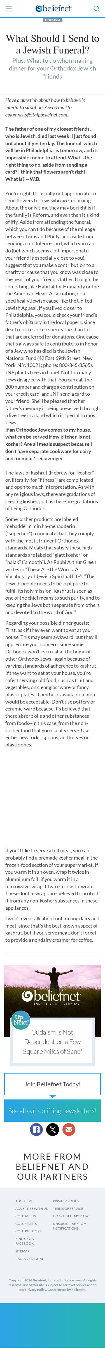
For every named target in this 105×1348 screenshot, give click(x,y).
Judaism (52, 19)
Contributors (28, 1231)
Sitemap (22, 1251)
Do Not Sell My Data (70, 1216)
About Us (23, 1201)
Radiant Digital (29, 1259)
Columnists (26, 1224)
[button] (96, 8)
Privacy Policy (66, 1201)
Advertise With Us (31, 1208)
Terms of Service (68, 1208)
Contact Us (25, 1216)
